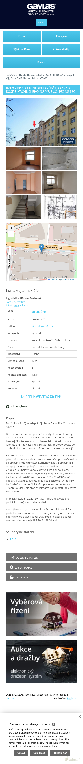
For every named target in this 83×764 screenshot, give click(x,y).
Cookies (10, 698)
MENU (41, 22)
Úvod (22, 75)
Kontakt (41, 62)
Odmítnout (39, 753)
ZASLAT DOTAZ (23, 567)
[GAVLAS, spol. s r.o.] (41, 9)
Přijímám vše (60, 753)
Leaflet (53, 279)
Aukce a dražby (61, 49)
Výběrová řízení (22, 49)
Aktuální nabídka (35, 75)
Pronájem (61, 36)
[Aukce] (41, 661)
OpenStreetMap (68, 279)
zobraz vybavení (19, 406)
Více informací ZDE (42, 326)
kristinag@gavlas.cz (17, 305)
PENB (13, 539)
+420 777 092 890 (15, 302)
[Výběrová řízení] (41, 614)
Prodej (21, 36)
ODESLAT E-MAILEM (27, 557)
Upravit (21, 753)
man (72, 698)
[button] (41, 248)
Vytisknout (21, 577)
